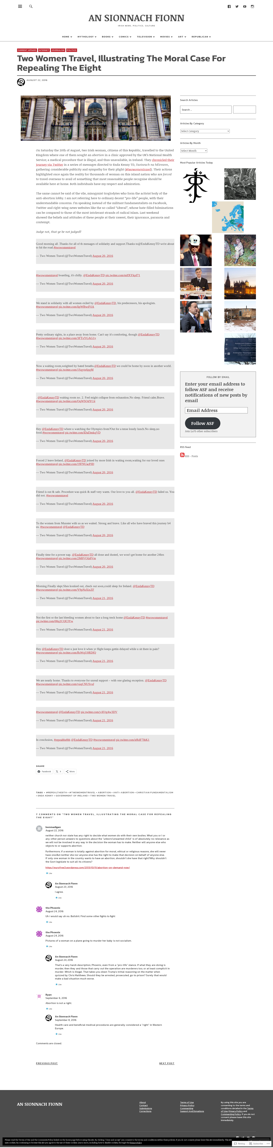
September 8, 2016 (65, 1020)
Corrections (145, 1111)
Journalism (58, 50)
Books (106, 36)
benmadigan (53, 827)
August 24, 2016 (55, 911)
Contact (143, 1105)
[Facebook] (229, 6)
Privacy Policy (187, 1105)
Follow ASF (202, 423)
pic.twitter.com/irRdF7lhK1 (132, 739)
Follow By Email (218, 377)
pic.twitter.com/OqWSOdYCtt (77, 401)
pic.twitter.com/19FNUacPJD (76, 464)
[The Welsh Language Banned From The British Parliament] (240, 284)
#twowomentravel (65, 247)
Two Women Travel (103, 795)
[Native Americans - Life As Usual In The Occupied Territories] (240, 316)
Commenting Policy (231, 1114)
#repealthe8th (62, 739)
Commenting (186, 1108)
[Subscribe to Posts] (182, 456)
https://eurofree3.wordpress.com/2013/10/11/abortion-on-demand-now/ (88, 867)
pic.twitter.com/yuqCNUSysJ (76, 684)
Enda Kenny (45, 795)
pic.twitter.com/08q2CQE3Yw (54, 621)
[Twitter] (236, 6)
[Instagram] (252, 6)
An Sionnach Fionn (66, 883)
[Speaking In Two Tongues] (240, 349)
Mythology (86, 36)
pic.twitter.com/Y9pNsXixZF (76, 589)
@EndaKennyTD (94, 275)
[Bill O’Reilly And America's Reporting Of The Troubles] (240, 251)
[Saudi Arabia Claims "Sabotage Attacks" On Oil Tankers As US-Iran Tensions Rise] (196, 251)
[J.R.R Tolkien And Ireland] (196, 186)
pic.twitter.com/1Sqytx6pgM (76, 369)
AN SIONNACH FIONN (136, 17)
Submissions (145, 1108)
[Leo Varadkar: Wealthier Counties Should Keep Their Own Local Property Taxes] (196, 317)
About (142, 1102)
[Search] (31, 6)
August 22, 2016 (55, 830)
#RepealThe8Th (56, 792)
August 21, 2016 (102, 598)
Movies (165, 36)
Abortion (104, 792)
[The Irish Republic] (240, 184)
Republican (200, 36)
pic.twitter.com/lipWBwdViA (76, 306)
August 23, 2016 (64, 887)
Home (65, 36)
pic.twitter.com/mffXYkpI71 (123, 275)
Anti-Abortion (123, 792)
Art (180, 36)
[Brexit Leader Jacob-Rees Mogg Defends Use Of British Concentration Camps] (196, 284)
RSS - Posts (191, 456)
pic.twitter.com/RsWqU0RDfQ (77, 652)
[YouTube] (244, 6)
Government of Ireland (72, 795)
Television (144, 36)
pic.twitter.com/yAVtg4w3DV (99, 712)
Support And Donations (192, 1111)
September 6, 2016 (56, 998)
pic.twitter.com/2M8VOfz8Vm (77, 558)
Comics (124, 36)
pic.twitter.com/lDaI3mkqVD (82, 432)
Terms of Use (187, 1102)
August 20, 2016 (102, 255)
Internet (44, 50)
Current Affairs (27, 50)
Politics (71, 50)
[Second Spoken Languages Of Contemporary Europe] (228, 217)
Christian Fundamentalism (154, 792)
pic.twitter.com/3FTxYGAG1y (77, 338)
